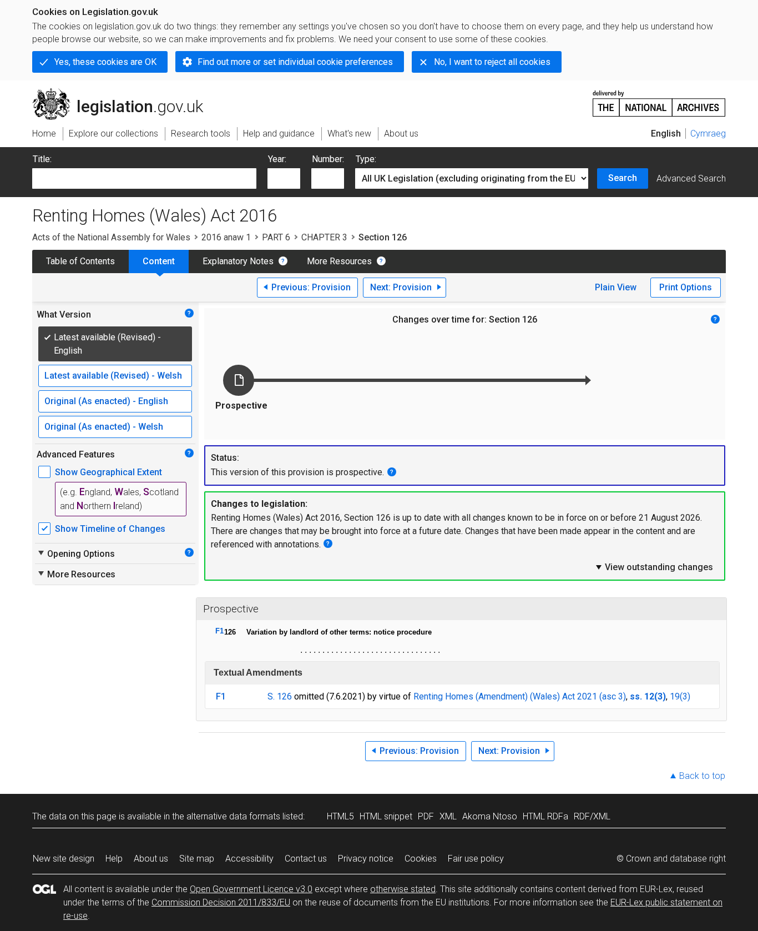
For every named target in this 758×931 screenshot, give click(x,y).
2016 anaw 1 (226, 237)
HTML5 (340, 816)
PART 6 (276, 237)
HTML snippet (386, 816)
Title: (42, 159)
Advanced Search (691, 178)
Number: (328, 159)
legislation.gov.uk (124, 92)
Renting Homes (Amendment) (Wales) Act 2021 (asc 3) (519, 696)
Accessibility (249, 858)
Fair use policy (476, 858)
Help (114, 858)
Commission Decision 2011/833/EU (220, 902)
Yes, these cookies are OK (105, 62)
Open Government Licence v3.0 (251, 889)
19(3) (680, 696)
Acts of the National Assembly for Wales (111, 237)
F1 (219, 631)
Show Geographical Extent (108, 472)
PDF (426, 816)
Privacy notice (365, 858)
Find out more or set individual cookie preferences (295, 62)
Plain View (615, 287)
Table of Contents (80, 261)
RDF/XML (592, 816)
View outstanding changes (653, 566)
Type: (366, 159)
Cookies (421, 858)
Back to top (702, 776)
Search (622, 178)
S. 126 (279, 696)
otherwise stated (403, 889)
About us (151, 858)
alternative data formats (233, 816)
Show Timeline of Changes (110, 529)
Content (159, 261)
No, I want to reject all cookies (492, 62)
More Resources (339, 261)
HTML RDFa (545, 816)
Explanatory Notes (238, 261)
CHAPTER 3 (324, 237)
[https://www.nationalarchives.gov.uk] (659, 99)
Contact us (306, 858)
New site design (63, 858)
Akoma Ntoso (489, 816)
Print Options (685, 287)
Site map (196, 858)
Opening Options (76, 553)
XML (448, 816)
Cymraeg (708, 133)
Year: (277, 159)
